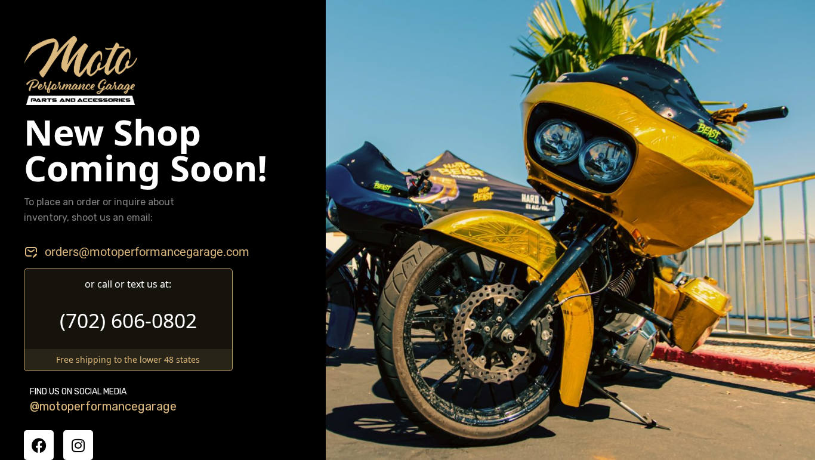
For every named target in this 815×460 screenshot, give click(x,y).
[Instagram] (78, 445)
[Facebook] (39, 445)
